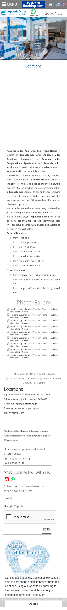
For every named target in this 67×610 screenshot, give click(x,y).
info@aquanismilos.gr (24, 403)
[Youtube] (50, 4)
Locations (13, 13)
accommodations (24, 373)
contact (33, 378)
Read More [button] (38, 594)
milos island (16, 378)
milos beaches (47, 373)
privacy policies (52, 378)
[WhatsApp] (33, 11)
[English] (63, 4)
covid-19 (30, 383)
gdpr (42, 383)
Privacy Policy (16, 412)
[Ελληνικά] (58, 4)
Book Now (53, 13)
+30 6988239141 (16, 463)
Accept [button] (33, 603)
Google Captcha (14, 506)
